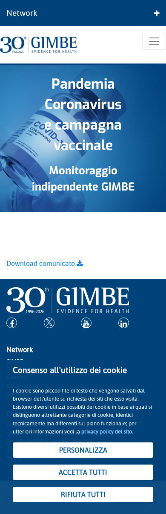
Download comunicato (41, 263)
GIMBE (118, 186)
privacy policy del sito (106, 431)
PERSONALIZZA (83, 450)
